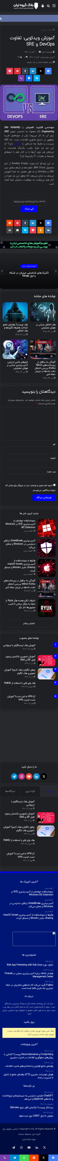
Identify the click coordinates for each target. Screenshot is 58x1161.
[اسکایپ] (37, 78)
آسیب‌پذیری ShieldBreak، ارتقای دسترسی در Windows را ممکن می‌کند (19, 544)
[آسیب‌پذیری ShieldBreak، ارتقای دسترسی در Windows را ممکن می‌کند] (46, 548)
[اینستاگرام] (21, 839)
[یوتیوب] (29, 839)
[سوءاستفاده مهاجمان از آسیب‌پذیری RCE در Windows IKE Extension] (46, 528)
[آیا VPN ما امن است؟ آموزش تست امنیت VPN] (46, 700)
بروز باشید (29, 1085)
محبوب (49, 854)
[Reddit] (9, 223)
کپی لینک (29, 208)
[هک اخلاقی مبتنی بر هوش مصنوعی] (42, 312)
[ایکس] (40, 71)
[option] (29, 271)
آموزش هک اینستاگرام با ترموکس (19, 645)
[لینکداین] (33, 71)
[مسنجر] (29, 78)
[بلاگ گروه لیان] (26, 5)
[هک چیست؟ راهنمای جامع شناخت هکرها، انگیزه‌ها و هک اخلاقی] (15, 312)
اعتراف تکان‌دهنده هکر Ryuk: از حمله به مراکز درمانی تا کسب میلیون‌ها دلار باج (20, 604)
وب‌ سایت (51, 471)
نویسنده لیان (46, 52)
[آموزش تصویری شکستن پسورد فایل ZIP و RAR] (46, 660)
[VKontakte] (48, 230)
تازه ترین (30, 854)
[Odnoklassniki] (40, 230)
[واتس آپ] (24, 1158)
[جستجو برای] (48, 7)
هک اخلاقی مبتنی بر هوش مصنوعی (45, 326)
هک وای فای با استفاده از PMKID (19, 683)
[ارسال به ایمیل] (40, 52)
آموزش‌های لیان (29, 266)
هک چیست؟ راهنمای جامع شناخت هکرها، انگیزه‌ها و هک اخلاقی (15, 327)
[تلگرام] (14, 839)
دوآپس (43, 30)
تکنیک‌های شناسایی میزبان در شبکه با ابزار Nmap (29, 274)
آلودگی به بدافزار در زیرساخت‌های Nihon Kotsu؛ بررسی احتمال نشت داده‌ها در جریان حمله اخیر (45, 368)
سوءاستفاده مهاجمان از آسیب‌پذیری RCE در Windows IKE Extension (20, 524)
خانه (50, 30)
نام (53, 444)
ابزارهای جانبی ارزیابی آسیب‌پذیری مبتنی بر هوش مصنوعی (17, 365)
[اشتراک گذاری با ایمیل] (17, 230)
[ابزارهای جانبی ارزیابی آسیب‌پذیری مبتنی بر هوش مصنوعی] (15, 349)
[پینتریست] (17, 71)
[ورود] (42, 7)
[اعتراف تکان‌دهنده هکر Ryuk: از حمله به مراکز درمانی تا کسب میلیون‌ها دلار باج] (46, 608)
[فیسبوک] (48, 71)
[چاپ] (9, 230)
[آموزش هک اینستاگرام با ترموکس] (46, 648)
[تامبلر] (25, 71)
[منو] (54, 7)
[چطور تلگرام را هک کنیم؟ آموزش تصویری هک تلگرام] (46, 674)
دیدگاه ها (10, 854)
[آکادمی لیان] (29, 18)
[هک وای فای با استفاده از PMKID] (46, 687)
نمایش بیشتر (29, 623)
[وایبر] (21, 78)
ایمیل (52, 458)
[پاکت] (9, 71)
